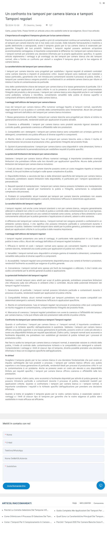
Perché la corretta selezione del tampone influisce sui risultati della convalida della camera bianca (26, 510)
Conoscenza (99, 503)
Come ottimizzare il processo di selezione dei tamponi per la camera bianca (28, 516)
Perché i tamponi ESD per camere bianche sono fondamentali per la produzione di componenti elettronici (80, 522)
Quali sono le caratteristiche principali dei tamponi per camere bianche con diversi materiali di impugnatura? (80, 516)
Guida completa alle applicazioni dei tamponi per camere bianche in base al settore (80, 510)
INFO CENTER (85, 503)
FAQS (74, 503)
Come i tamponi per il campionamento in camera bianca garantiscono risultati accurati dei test (28, 522)
